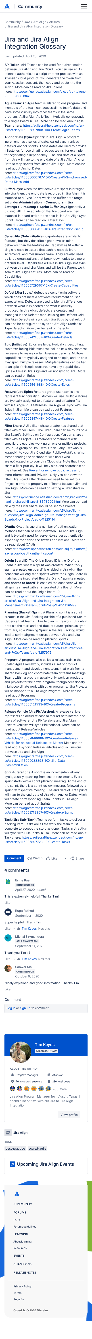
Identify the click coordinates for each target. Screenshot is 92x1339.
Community (30, 6)
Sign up (25, 1008)
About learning (22, 1241)
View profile (69, 1115)
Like (7, 902)
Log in (10, 1008)
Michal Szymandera (29, 936)
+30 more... (61, 1089)
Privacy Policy (22, 1286)
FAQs (16, 1220)
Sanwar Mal (23, 967)
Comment (14, 858)
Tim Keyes (29, 928)
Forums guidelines (24, 1226)
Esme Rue (22, 880)
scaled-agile (37, 1148)
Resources (20, 1248)
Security (18, 1299)
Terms (17, 1293)
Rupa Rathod (24, 910)
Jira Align (39, 22)
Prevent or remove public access (53, 470)
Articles (54, 22)
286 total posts (61, 1081)
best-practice (15, 1148)
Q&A (27, 22)
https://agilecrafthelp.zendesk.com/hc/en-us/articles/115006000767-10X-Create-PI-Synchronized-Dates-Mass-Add (45, 177)
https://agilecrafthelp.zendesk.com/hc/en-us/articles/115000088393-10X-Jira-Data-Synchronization (39, 760)
